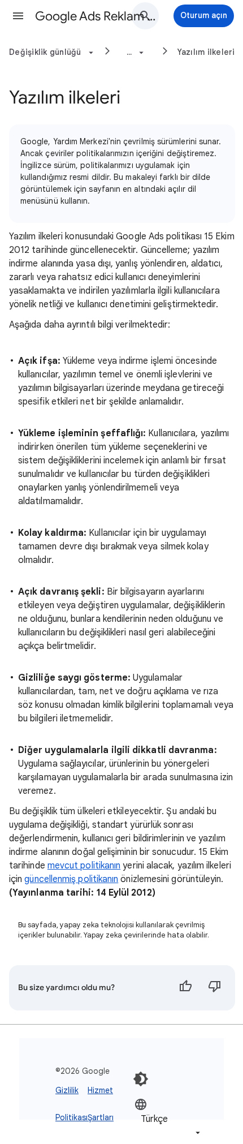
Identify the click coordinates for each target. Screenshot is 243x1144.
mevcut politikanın (83, 865)
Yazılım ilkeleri (206, 52)
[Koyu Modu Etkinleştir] (140, 1079)
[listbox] (168, 1118)
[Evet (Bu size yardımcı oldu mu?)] (185, 988)
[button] (18, 15)
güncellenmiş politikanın (71, 879)
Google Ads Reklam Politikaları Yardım (96, 16)
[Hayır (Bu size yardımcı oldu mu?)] (214, 988)
